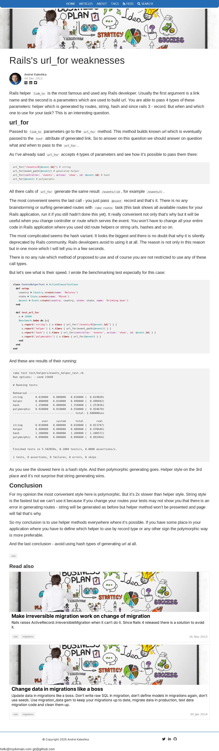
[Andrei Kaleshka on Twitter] (35, 83)
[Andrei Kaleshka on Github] (26, 83)
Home (70, 4)
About (102, 4)
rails (13, 556)
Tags (115, 4)
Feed (129, 3)
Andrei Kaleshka (35, 74)
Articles (86, 4)
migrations (28, 636)
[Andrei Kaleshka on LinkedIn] (31, 83)
